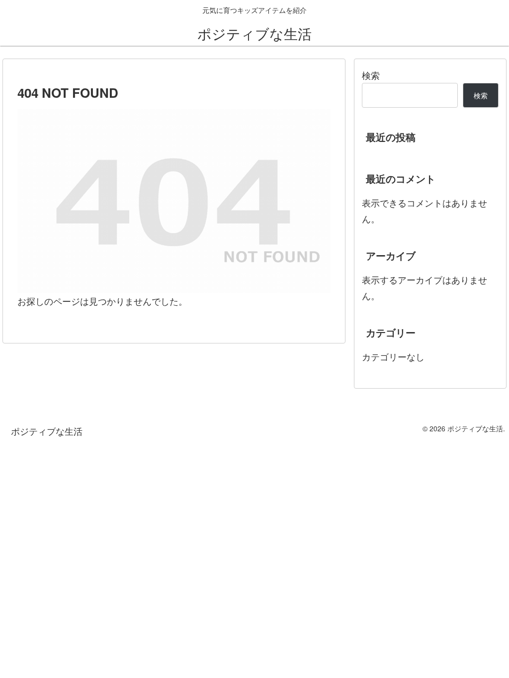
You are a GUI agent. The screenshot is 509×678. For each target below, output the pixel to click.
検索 (371, 74)
